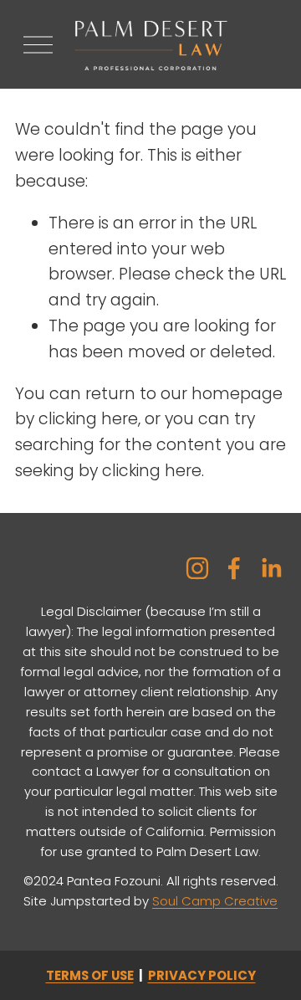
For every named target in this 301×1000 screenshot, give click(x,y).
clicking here (88, 419)
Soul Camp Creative (215, 901)
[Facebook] (234, 568)
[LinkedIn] (271, 568)
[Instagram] (197, 568)
